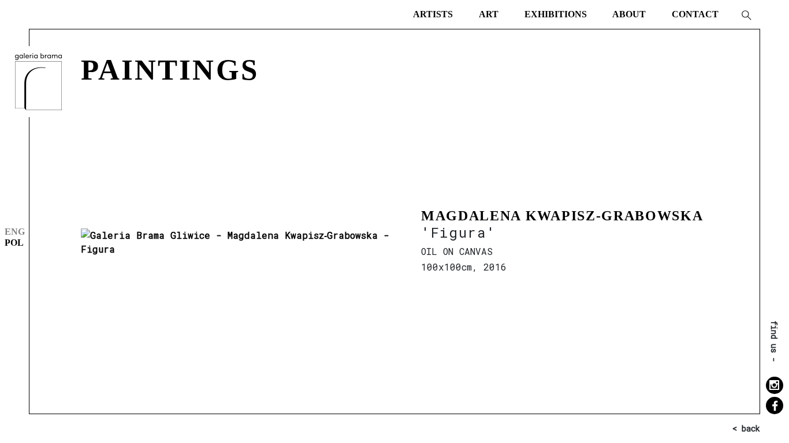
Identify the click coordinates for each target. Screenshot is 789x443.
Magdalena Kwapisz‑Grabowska (562, 215)
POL (14, 242)
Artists (433, 14)
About (629, 14)
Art (488, 14)
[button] (745, 14)
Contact (695, 14)
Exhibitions (555, 14)
